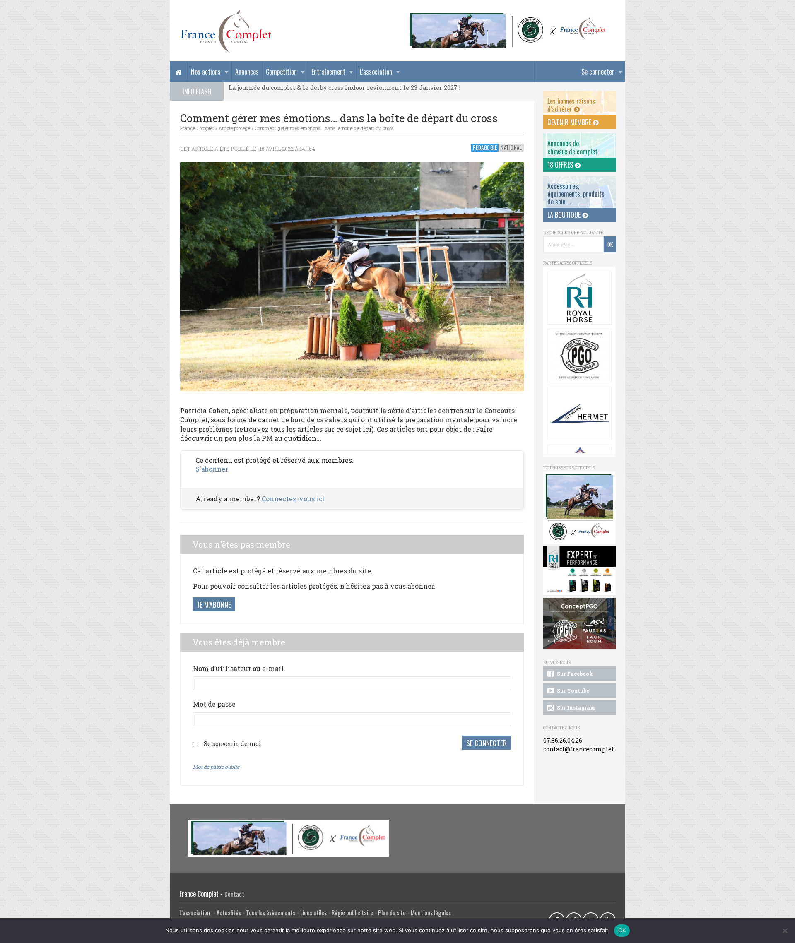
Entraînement (328, 72)
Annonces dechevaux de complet (572, 147)
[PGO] (579, 624)
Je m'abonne (214, 604)
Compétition (281, 72)
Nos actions (206, 72)
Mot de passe (214, 704)
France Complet (197, 128)
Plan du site (392, 912)
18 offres (561, 165)
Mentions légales (431, 912)
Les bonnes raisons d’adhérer (571, 105)
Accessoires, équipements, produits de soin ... (576, 194)
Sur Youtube (572, 690)
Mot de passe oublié (216, 766)
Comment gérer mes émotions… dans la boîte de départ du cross (324, 128)
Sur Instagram (575, 707)
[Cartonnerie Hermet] (579, 413)
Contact (234, 894)
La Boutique (564, 215)
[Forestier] (508, 16)
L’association (376, 72)
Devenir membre (570, 122)
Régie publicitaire (352, 912)
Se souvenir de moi (232, 744)
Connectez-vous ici (293, 498)
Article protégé (234, 128)
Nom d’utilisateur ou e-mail (238, 668)
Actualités (229, 912)
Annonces (247, 72)
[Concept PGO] (579, 355)
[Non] (785, 930)
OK (622, 930)
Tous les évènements (270, 912)
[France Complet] (225, 31)
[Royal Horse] (579, 298)
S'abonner (211, 468)
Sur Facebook (574, 673)
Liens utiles (313, 912)
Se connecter (597, 72)
